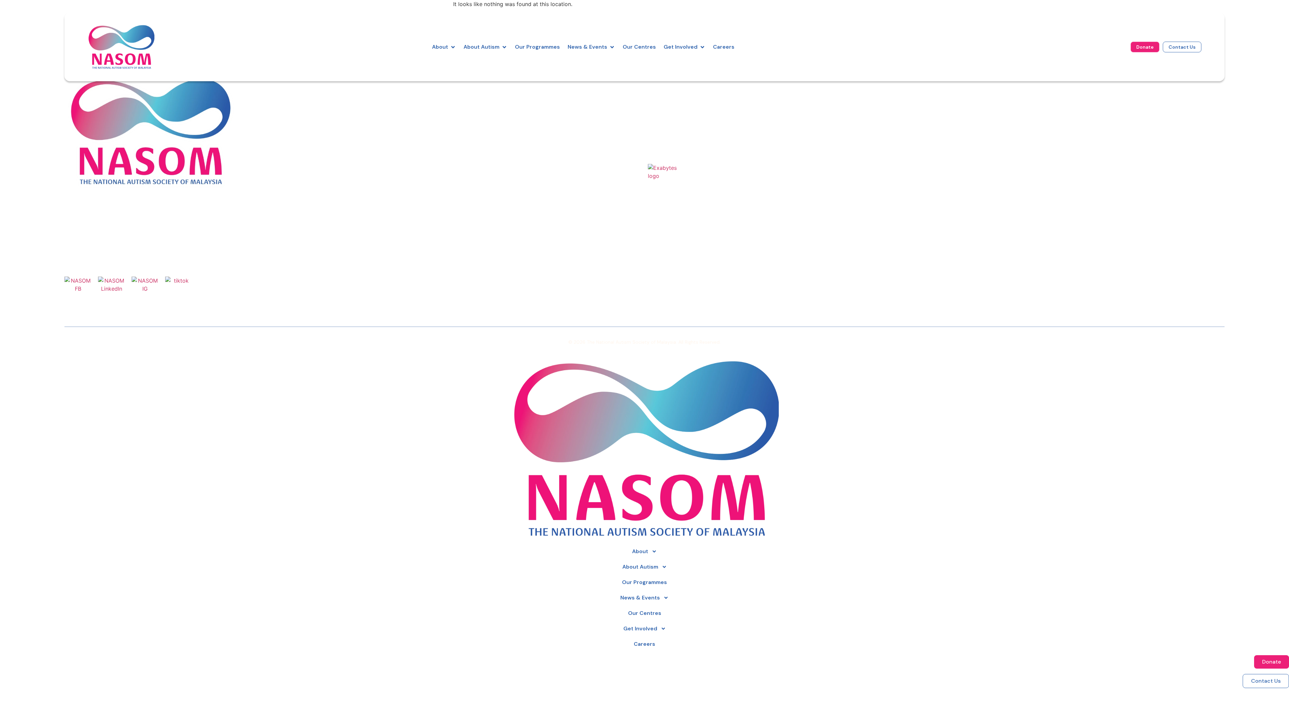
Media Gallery (1056, 124)
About (640, 551)
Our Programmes (672, 105)
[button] (444, 47)
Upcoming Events (1061, 114)
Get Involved (640, 628)
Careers (659, 134)
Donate (852, 95)
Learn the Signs (1058, 95)
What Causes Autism (1066, 105)
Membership (859, 124)
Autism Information (675, 114)
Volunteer (855, 105)
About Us (661, 95)
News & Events (640, 597)
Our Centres (665, 124)
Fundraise (855, 114)
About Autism (640, 566)
